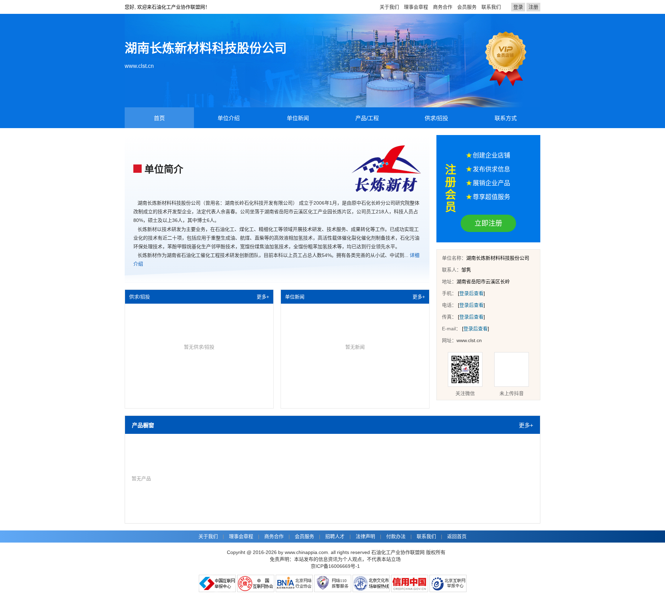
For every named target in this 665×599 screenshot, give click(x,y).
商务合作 (442, 7)
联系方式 (506, 118)
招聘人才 (335, 536)
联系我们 (491, 7)
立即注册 (488, 223)
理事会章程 (416, 7)
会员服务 (467, 7)
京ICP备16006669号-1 (335, 566)
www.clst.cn (139, 66)
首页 (159, 118)
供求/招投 (436, 118)
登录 (518, 7)
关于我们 (389, 7)
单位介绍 (229, 118)
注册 (533, 7)
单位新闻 (298, 118)
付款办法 (396, 536)
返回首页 (457, 536)
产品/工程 (367, 118)
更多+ (263, 297)
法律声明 (365, 536)
